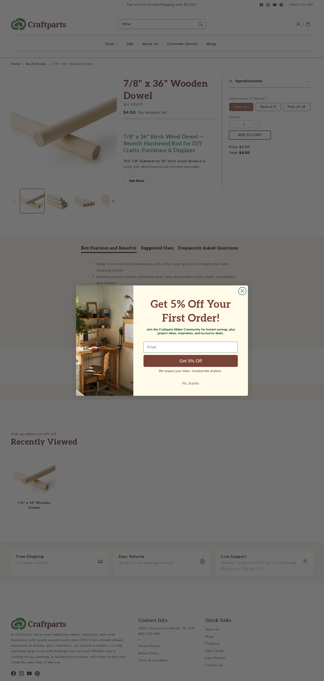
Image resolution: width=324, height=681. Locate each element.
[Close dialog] (242, 291)
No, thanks (190, 383)
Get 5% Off (190, 360)
